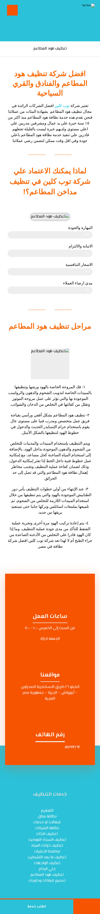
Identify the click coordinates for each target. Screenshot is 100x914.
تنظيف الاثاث (47, 834)
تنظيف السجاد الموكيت (47, 840)
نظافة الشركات (47, 828)
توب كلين (62, 106)
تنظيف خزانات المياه (47, 846)
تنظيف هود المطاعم (47, 875)
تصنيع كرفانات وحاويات (47, 881)
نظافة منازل (47, 817)
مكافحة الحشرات (47, 852)
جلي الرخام (47, 869)
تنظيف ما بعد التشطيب (47, 857)
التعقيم (47, 811)
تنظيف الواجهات (47, 863)
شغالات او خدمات (47, 822)
